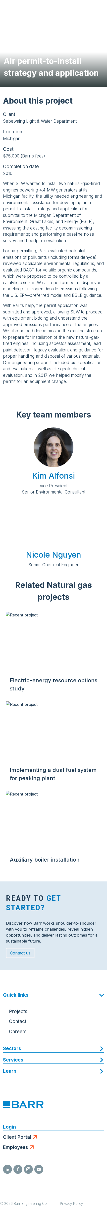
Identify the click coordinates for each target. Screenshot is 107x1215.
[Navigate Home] (22, 10)
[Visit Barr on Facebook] (17, 1169)
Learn (9, 1071)
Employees (15, 1147)
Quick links (16, 995)
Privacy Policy (71, 1203)
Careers (18, 1031)
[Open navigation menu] (98, 10)
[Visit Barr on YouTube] (38, 1169)
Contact (17, 1021)
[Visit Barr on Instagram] (28, 1169)
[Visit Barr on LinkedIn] (7, 1169)
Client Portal (17, 1137)
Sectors (12, 1048)
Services (13, 1060)
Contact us (20, 952)
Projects (18, 1011)
